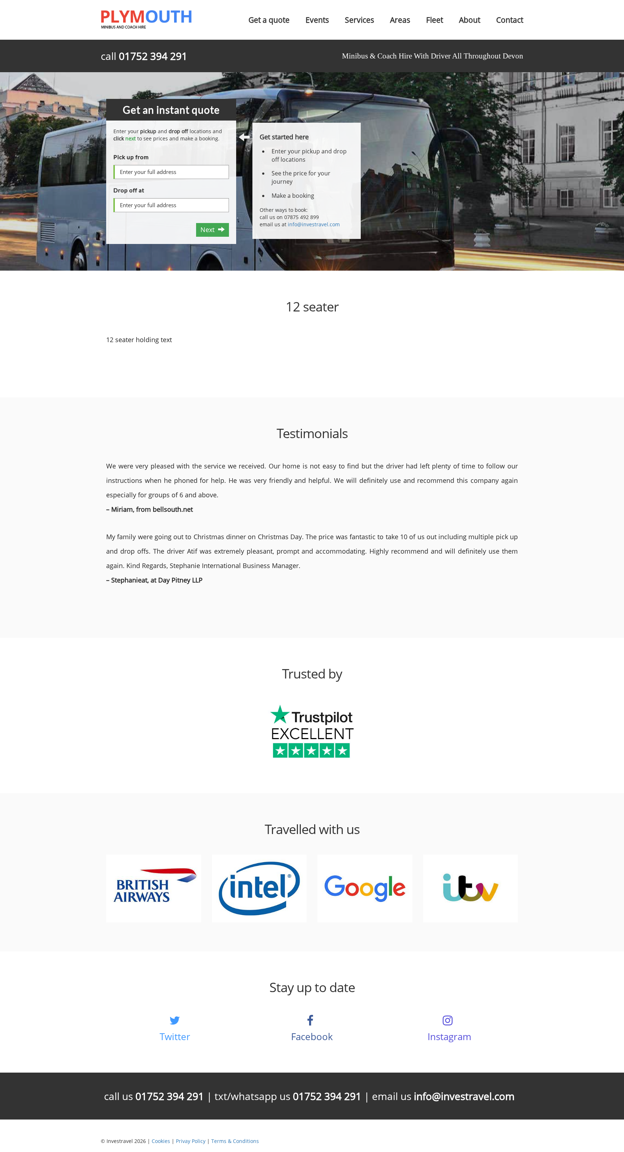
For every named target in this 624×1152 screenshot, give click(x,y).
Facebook (312, 1036)
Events (317, 20)
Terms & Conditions (235, 1141)
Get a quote (269, 20)
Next (209, 229)
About (469, 20)
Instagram (449, 1036)
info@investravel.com (314, 224)
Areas (400, 20)
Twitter (175, 1036)
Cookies (161, 1141)
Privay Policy (190, 1141)
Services (359, 20)
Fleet (434, 20)
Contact (509, 20)
